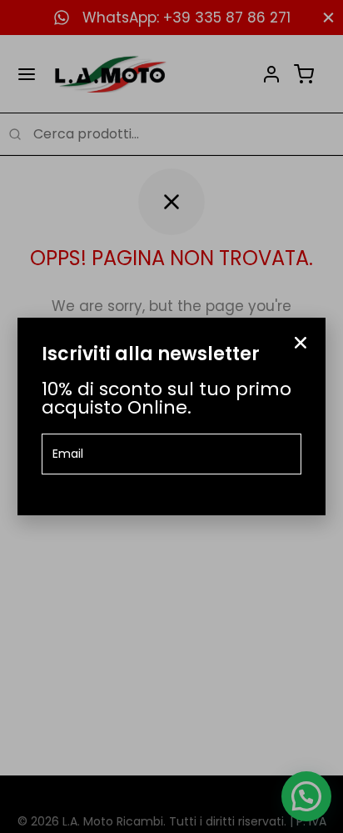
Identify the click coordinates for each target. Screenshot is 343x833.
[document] (171, 416)
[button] (300, 342)
